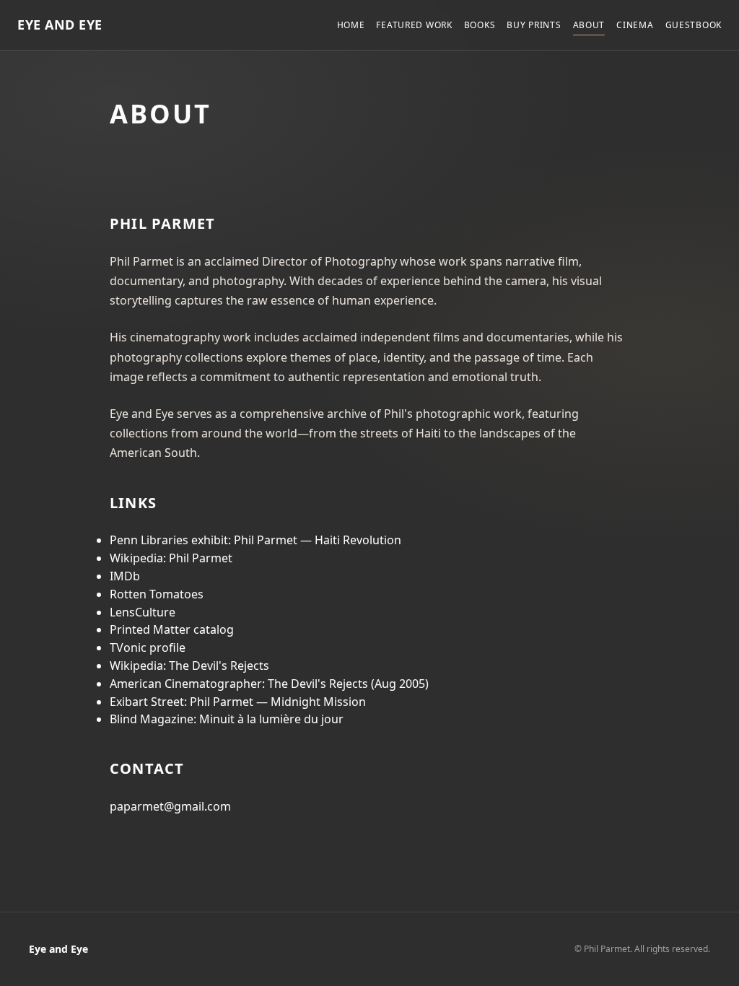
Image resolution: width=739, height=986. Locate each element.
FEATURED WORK (414, 25)
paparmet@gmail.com (170, 806)
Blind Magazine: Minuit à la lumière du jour (227, 719)
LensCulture (142, 612)
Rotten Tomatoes (157, 594)
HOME (351, 25)
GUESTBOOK (693, 25)
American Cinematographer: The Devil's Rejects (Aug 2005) (269, 683)
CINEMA (634, 25)
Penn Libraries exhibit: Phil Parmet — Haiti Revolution (255, 540)
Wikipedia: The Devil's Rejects (189, 665)
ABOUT (589, 25)
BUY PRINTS (534, 25)
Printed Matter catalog (172, 629)
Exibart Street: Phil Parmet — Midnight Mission (238, 702)
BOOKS (480, 25)
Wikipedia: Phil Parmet (171, 558)
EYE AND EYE (59, 24)
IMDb (125, 576)
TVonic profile (147, 647)
